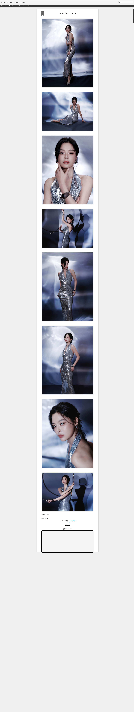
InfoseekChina (73, 520)
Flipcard (6, 5)
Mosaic (16, 5)
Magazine (11, 5)
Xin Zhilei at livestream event (67, 13)
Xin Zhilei (69, 523)
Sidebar (20, 5)
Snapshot (25, 5)
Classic (2, 5)
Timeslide (30, 5)
